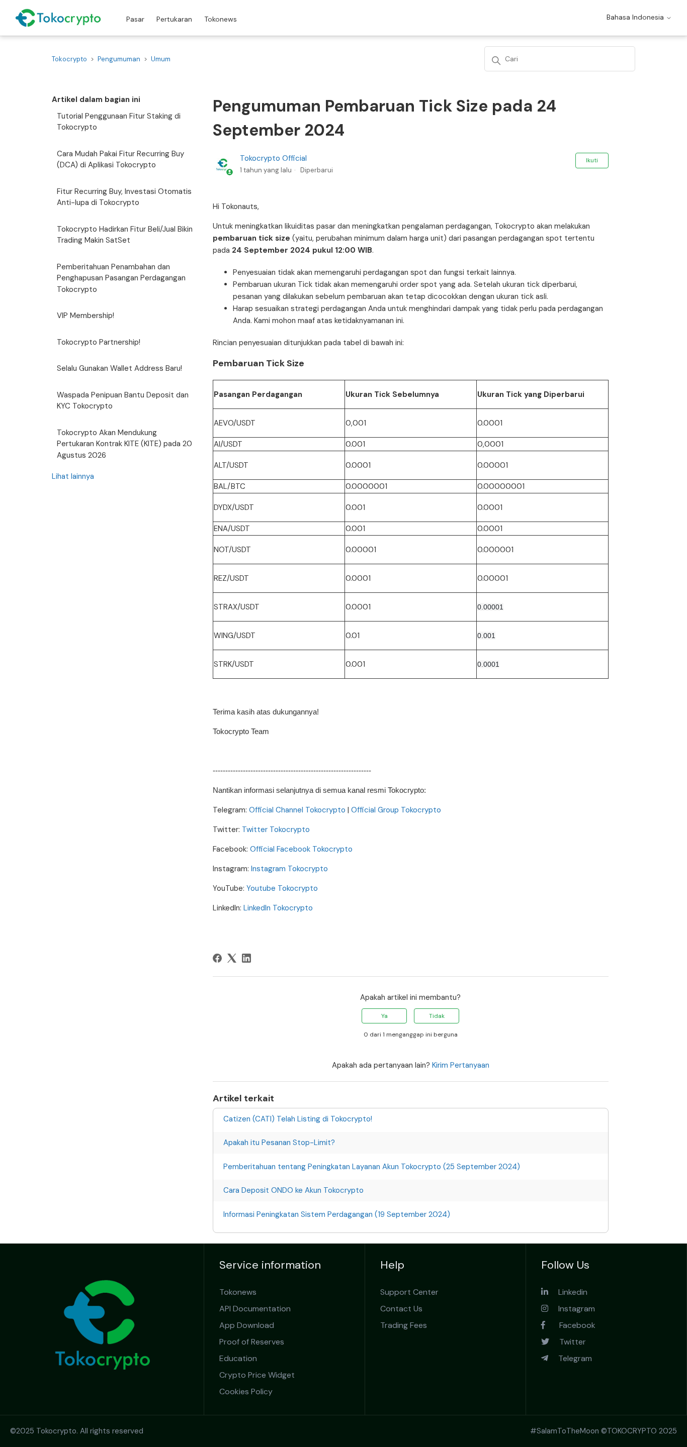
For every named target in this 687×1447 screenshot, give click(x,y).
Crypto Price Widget (257, 1375)
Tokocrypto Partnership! (98, 342)
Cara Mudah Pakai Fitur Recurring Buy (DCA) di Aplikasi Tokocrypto (120, 159)
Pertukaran (174, 19)
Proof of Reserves (251, 1341)
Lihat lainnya (73, 476)
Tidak (437, 1016)
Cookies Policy (246, 1391)
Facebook (570, 1325)
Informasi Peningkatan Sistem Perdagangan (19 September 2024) (336, 1214)
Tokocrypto (69, 59)
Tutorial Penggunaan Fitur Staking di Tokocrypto (119, 122)
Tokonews (220, 19)
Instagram (571, 1308)
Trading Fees (403, 1325)
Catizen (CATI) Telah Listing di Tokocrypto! (297, 1119)
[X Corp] (231, 958)
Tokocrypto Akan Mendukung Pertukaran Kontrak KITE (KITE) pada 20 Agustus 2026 (124, 444)
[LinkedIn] (246, 958)
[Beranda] (58, 18)
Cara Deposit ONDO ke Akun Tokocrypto (293, 1190)
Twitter (567, 1341)
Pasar (135, 19)
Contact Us (401, 1308)
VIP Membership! (85, 316)
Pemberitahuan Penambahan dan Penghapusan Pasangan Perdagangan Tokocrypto (121, 278)
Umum (160, 59)
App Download (246, 1325)
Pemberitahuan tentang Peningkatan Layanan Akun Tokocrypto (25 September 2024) (371, 1167)
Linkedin (567, 1292)
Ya (384, 1016)
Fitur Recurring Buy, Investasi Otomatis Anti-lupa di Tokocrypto (124, 197)
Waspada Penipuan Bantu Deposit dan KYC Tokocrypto (123, 400)
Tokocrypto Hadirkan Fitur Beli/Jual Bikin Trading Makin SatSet (125, 235)
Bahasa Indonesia (636, 17)
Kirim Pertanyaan (460, 1065)
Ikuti (592, 160)
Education (238, 1358)
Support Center (409, 1292)
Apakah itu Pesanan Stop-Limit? (279, 1143)
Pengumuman (119, 59)
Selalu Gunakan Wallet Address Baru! (119, 368)
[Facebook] (217, 958)
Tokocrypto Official (273, 158)
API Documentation (255, 1308)
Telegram (570, 1358)
